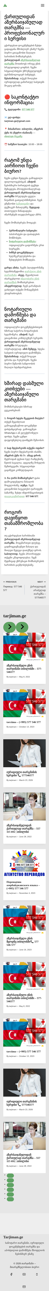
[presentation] (24, 647)
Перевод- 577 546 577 (12, 586)
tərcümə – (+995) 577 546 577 (24, 722)
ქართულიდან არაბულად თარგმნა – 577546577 (38, 590)
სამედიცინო (23, 203)
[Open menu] (42, 5)
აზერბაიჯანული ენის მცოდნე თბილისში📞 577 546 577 (23, 941)
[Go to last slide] (9, 627)
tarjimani (12, 677)
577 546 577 (28, 109)
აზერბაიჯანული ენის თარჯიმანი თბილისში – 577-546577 (24, 668)
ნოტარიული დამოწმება (22, 241)
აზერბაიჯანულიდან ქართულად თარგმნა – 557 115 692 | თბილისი (23, 828)
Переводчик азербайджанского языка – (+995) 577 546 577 (23, 885)
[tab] (10, 1176)
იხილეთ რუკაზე (13, 136)
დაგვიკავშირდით (14, 496)
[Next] (22, 627)
